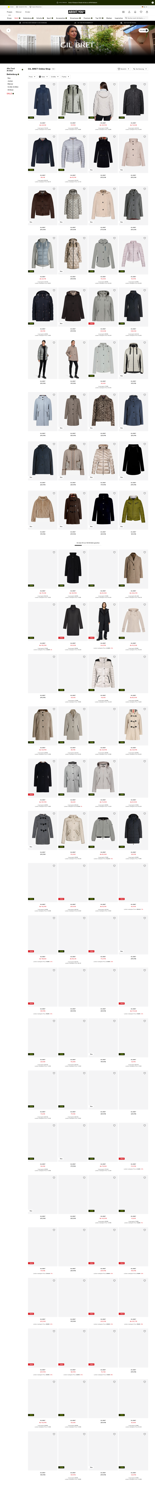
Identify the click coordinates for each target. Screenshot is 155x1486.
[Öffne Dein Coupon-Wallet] (123, 12)
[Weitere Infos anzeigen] (43, 131)
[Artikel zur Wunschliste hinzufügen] (54, 84)
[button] (124, 69)
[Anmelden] (129, 12)
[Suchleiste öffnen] (125, 18)
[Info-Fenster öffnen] (153, 3)
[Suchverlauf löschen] (147, 18)
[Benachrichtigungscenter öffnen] (135, 12)
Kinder (27, 12)
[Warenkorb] (147, 12)
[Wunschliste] (141, 12)
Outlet (11, 6)
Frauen (9, 12)
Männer (19, 12)
